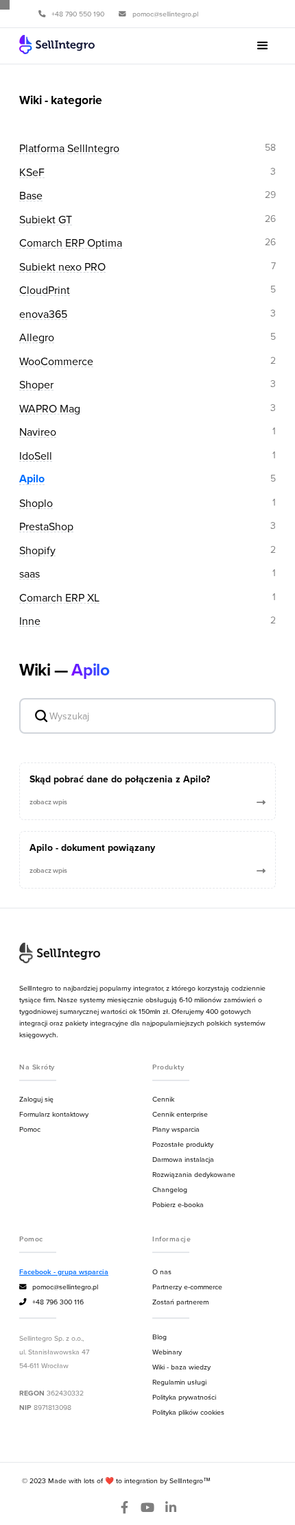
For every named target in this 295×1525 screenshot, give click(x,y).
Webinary (167, 1351)
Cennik (163, 1099)
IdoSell (35, 456)
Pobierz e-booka (178, 1204)
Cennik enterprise (180, 1114)
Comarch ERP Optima (70, 243)
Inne (29, 621)
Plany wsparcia (176, 1129)
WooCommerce (56, 361)
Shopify (37, 550)
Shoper (36, 384)
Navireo (37, 432)
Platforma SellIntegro (69, 148)
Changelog (169, 1189)
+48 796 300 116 (51, 1301)
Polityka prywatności (184, 1397)
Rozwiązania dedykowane (193, 1174)
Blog (159, 1336)
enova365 (43, 314)
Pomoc (29, 1129)
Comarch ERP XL (59, 598)
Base (31, 195)
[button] (263, 46)
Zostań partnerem (180, 1301)
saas (29, 574)
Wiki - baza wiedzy (181, 1367)
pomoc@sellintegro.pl (58, 1286)
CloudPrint (44, 290)
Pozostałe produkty (182, 1144)
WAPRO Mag (49, 408)
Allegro (36, 337)
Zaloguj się (36, 1099)
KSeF (32, 172)
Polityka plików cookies (188, 1412)
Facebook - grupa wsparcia (63, 1272)
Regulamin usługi (179, 1382)
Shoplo (36, 503)
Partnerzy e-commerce (187, 1286)
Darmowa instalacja (183, 1159)
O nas (162, 1271)
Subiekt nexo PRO (62, 267)
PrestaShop (46, 526)
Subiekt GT (45, 219)
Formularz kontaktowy (53, 1114)
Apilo (32, 479)
